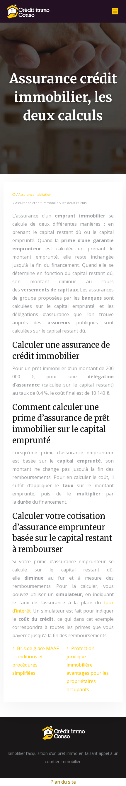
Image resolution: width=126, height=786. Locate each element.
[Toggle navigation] (115, 11)
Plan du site (63, 782)
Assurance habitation (34, 194)
